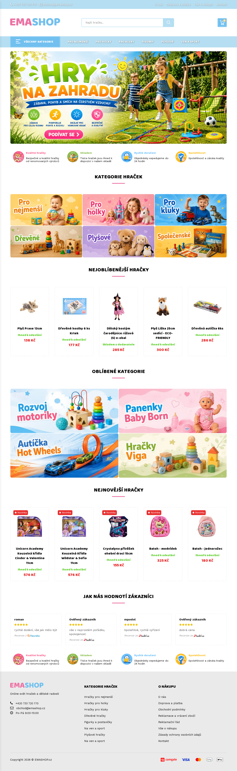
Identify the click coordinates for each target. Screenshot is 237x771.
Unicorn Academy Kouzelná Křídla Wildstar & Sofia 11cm (74, 556)
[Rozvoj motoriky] (64, 411)
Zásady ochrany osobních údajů (179, 734)
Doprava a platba (178, 4)
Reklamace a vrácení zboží (176, 715)
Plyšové (167, 42)
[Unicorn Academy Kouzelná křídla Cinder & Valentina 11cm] (29, 526)
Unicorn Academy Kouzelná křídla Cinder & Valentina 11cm (29, 556)
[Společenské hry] (191, 242)
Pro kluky (126, 42)
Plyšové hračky (94, 734)
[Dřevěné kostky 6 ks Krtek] (74, 306)
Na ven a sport (94, 728)
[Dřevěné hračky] (46, 242)
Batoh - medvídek (163, 548)
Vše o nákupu (203, 4)
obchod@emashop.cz (57, 4)
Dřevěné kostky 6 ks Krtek (74, 331)
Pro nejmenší (78, 42)
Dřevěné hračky (95, 715)
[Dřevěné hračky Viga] (172, 455)
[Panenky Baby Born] (172, 411)
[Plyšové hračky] (118, 242)
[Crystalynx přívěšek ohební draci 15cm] (118, 526)
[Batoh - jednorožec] (207, 526)
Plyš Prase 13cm (29, 328)
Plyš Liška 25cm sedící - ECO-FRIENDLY (163, 333)
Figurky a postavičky (98, 722)
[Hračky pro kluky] (191, 210)
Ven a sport (190, 42)
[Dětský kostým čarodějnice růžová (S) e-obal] (118, 306)
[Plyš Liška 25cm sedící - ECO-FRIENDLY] (163, 306)
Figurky (148, 42)
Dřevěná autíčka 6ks (207, 328)
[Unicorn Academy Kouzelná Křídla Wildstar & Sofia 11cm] (74, 526)
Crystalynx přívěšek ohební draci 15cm (118, 551)
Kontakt (221, 4)
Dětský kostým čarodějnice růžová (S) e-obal (118, 333)
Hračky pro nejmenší (98, 697)
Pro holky (103, 42)
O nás (159, 4)
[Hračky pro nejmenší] (46, 210)
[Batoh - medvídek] (163, 526)
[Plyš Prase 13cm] (29, 306)
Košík (224, 20)
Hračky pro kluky (96, 709)
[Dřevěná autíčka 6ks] (207, 306)
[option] (29, 321)
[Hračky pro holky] (118, 210)
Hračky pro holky (96, 703)
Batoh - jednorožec (207, 548)
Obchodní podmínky (171, 709)
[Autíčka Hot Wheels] (64, 455)
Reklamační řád (169, 722)
